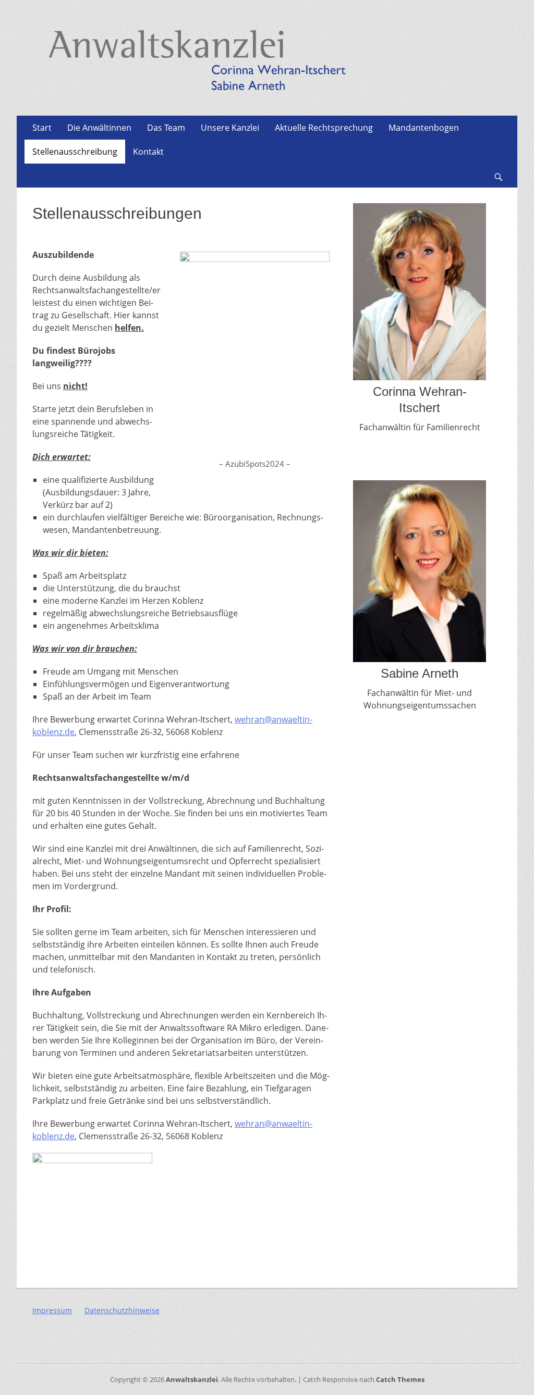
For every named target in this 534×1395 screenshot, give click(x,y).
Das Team (166, 127)
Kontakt (148, 151)
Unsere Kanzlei (230, 127)
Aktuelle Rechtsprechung (324, 127)
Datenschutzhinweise (122, 1310)
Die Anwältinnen (99, 127)
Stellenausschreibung (74, 151)
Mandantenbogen (424, 127)
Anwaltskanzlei (192, 1379)
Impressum (52, 1310)
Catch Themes (400, 1379)
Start (42, 127)
